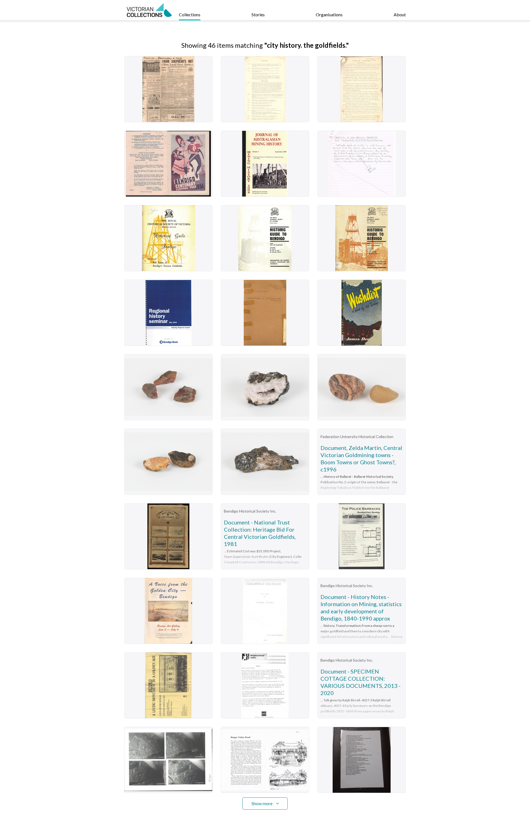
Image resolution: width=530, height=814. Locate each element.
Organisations (329, 14)
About (400, 14)
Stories (258, 14)
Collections (189, 14)
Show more (261, 803)
